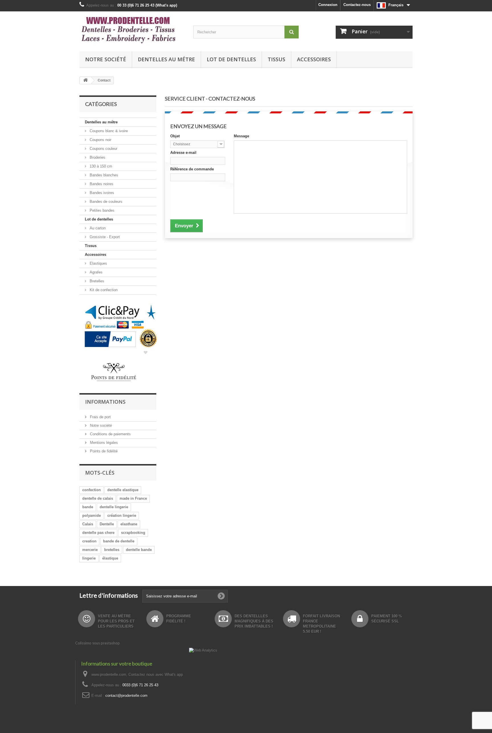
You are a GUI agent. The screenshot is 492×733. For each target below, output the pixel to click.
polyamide (91, 515)
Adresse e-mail (183, 152)
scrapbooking (133, 532)
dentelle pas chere (98, 532)
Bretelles (96, 281)
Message (241, 136)
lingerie (89, 558)
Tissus (276, 59)
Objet (175, 136)
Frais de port (100, 417)
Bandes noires (101, 184)
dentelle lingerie (114, 507)
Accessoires (314, 59)
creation (89, 541)
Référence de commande (192, 169)
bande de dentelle (118, 541)
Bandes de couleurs (105, 201)
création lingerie (121, 515)
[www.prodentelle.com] (132, 30)
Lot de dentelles (231, 59)
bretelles (111, 550)
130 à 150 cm (100, 166)
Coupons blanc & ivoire (108, 131)
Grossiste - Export (104, 237)
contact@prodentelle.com (126, 695)
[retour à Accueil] (85, 80)
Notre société (105, 59)
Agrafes (95, 272)
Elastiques (98, 263)
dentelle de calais (97, 498)
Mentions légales (103, 442)
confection (91, 490)
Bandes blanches (103, 175)
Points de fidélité (103, 451)
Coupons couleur (103, 148)
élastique (110, 558)
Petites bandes (101, 210)
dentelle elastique (122, 490)
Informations (105, 401)
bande (87, 507)
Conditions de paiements (110, 434)
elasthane (128, 524)
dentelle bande (139, 550)
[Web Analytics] (203, 650)
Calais (87, 524)
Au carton (97, 228)
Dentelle (107, 524)
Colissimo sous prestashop (97, 643)
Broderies (97, 157)
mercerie (90, 550)
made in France (133, 498)
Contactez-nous (357, 5)
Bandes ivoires (101, 193)
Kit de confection (103, 290)
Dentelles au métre (166, 59)
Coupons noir (100, 140)
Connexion (327, 5)
